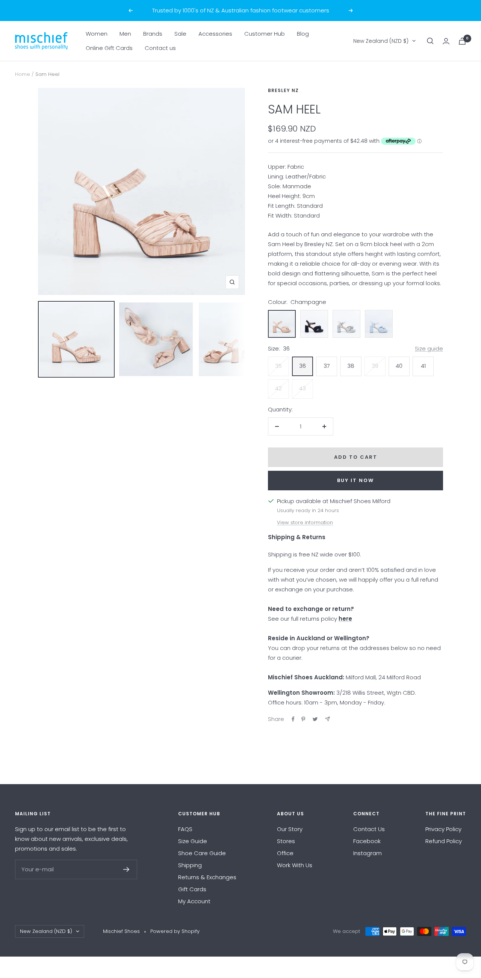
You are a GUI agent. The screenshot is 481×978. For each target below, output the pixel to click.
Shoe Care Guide (202, 853)
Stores (286, 841)
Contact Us (369, 829)
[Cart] (462, 41)
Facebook (367, 841)
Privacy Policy (443, 829)
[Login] (446, 41)
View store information (305, 522)
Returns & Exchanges (207, 877)
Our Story (290, 829)
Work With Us (294, 865)
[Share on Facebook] (293, 719)
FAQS (185, 829)
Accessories (215, 34)
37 (327, 366)
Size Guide (192, 841)
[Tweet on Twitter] (315, 719)
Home (22, 74)
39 (375, 366)
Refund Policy (443, 841)
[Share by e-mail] (327, 718)
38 (350, 366)
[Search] (430, 41)
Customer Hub (264, 34)
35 (278, 366)
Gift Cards (192, 889)
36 (302, 366)
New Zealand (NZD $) (380, 41)
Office (285, 853)
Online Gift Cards (109, 48)
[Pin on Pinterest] (303, 719)
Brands (152, 34)
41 (423, 366)
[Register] (126, 869)
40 (399, 366)
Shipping (190, 865)
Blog (303, 34)
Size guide (429, 348)
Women (96, 34)
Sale (180, 34)
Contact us (160, 48)
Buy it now (355, 480)
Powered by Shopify (175, 931)
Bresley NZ (283, 90)
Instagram (367, 853)
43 (302, 388)
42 (278, 388)
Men (125, 34)
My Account (194, 901)
